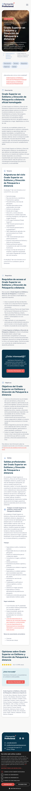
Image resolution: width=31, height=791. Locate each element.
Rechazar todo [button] (22, 784)
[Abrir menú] (27, 4)
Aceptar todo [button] (8, 784)
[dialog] (15, 771)
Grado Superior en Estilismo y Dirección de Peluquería (10, 56)
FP (3, 54)
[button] (15, 768)
